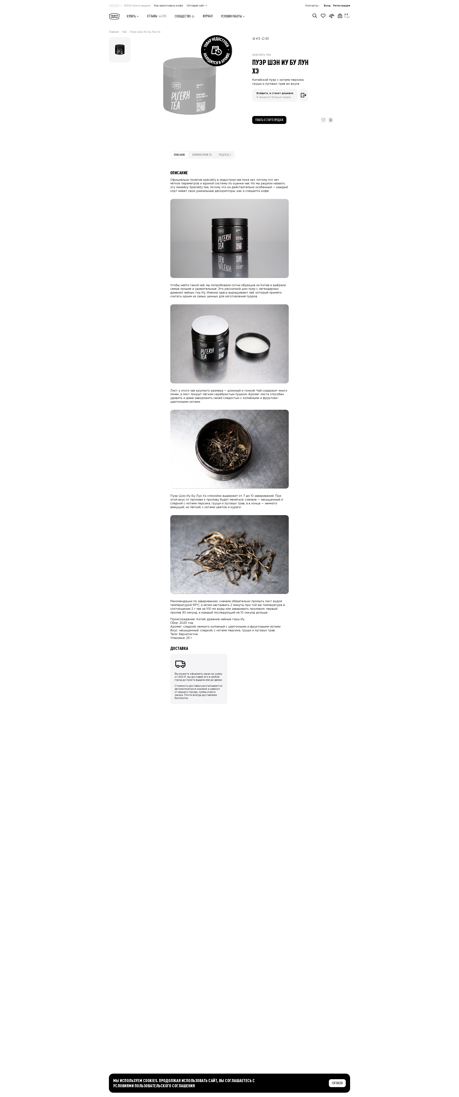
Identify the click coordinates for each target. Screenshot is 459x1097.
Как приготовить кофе (168, 6)
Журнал (208, 16)
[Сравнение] (331, 16)
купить (131, 16)
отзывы (156, 16)
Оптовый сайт (195, 6)
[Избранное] (323, 16)
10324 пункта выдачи (137, 6)
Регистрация (341, 6)
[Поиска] (315, 16)
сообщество (183, 16)
